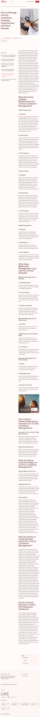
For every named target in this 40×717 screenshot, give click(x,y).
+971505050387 (30, 1)
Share (5, 41)
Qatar (3, 708)
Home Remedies (25, 663)
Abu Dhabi (14, 704)
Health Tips (25, 660)
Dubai (3, 704)
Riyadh (33, 704)
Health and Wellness (25, 657)
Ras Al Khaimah (25, 704)
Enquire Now (33, 409)
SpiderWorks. (7, 714)
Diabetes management (22, 116)
